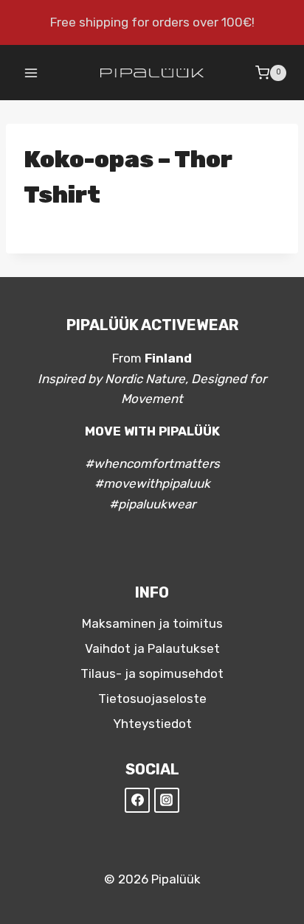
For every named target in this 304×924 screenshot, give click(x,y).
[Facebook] (137, 800)
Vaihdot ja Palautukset (152, 648)
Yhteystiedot (152, 723)
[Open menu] (31, 72)
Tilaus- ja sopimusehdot (152, 673)
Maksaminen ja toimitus (152, 623)
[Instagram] (166, 800)
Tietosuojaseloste (152, 698)
